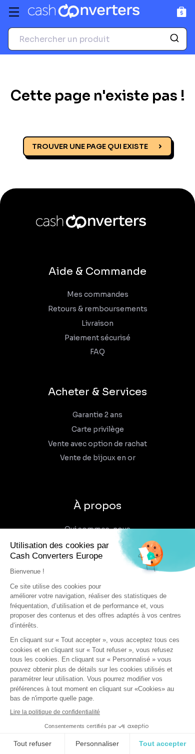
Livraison (98, 323)
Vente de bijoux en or (98, 458)
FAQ (97, 352)
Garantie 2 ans (97, 415)
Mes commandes (97, 294)
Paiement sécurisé (97, 338)
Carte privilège (98, 429)
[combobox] (97, 38)
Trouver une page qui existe (90, 146)
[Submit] (175, 39)
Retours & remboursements (98, 309)
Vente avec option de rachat (97, 444)
